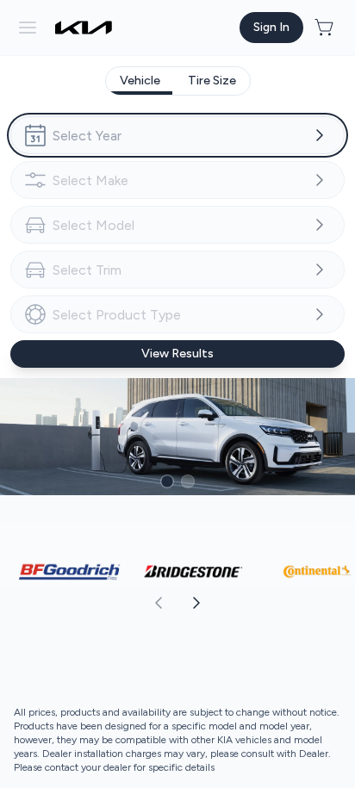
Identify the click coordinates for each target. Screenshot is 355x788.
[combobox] (177, 135)
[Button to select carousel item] (167, 481)
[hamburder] (27, 27)
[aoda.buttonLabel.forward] (265, 603)
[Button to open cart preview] (325, 27)
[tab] (140, 81)
